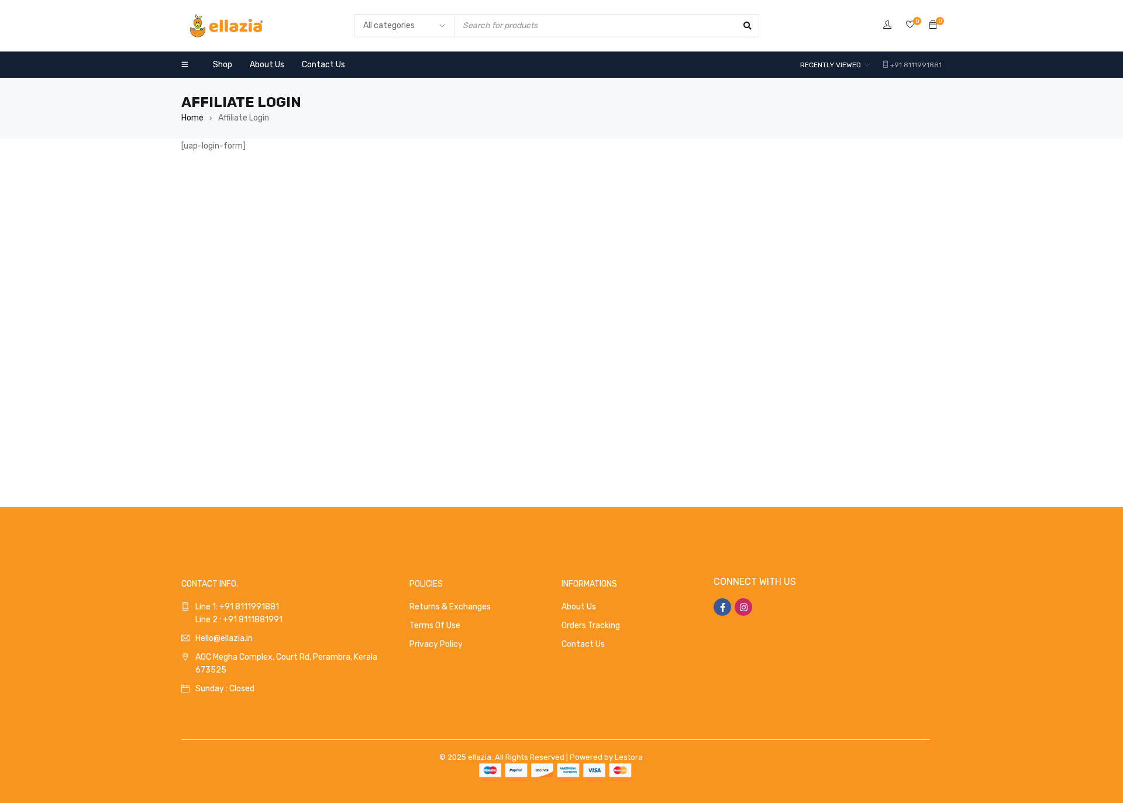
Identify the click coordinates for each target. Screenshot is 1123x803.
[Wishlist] (910, 25)
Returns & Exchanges (450, 607)
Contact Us (583, 644)
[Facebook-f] (722, 607)
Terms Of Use (434, 625)
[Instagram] (743, 607)
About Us (579, 607)
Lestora (629, 757)
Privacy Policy (436, 644)
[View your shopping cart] (933, 25)
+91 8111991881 (916, 65)
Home (192, 118)
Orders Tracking (591, 625)
